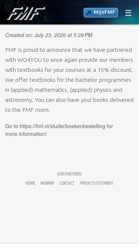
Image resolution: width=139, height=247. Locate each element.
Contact (67, 183)
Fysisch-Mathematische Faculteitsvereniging (25, 13)
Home (30, 183)
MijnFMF (104, 12)
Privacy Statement (96, 183)
